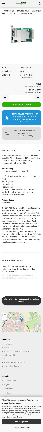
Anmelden (32, 278)
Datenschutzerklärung (14, 417)
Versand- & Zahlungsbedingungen (16, 351)
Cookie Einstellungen (11, 366)
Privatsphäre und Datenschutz (15, 362)
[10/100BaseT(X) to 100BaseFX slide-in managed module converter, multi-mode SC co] (21, 34)
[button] (21, 319)
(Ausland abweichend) (26, 78)
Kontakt (7, 348)
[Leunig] (21, 3)
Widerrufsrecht (9, 355)
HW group (7, 393)
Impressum (8, 344)
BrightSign (7, 385)
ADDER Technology (10, 381)
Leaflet (31, 331)
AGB (5, 359)
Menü (3, 3)
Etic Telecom (8, 389)
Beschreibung (9, 150)
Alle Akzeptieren (21, 421)
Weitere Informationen (21, 427)
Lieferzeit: (6, 75)
